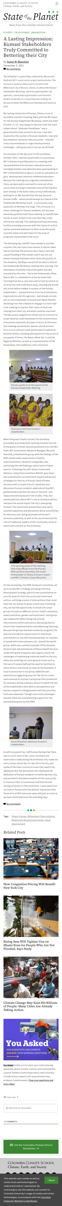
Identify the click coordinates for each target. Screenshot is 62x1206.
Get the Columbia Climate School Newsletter (33, 1146)
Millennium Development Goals (28, 820)
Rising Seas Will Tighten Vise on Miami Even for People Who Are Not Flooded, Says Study (29, 945)
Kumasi (23, 816)
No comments (13, 69)
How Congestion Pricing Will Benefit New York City (29, 886)
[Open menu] (57, 3)
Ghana (15, 816)
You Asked (8, 1065)
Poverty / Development (16, 32)
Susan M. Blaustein (18, 62)
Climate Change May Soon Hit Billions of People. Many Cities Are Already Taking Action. (30, 1006)
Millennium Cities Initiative (41, 816)
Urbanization (38, 32)
